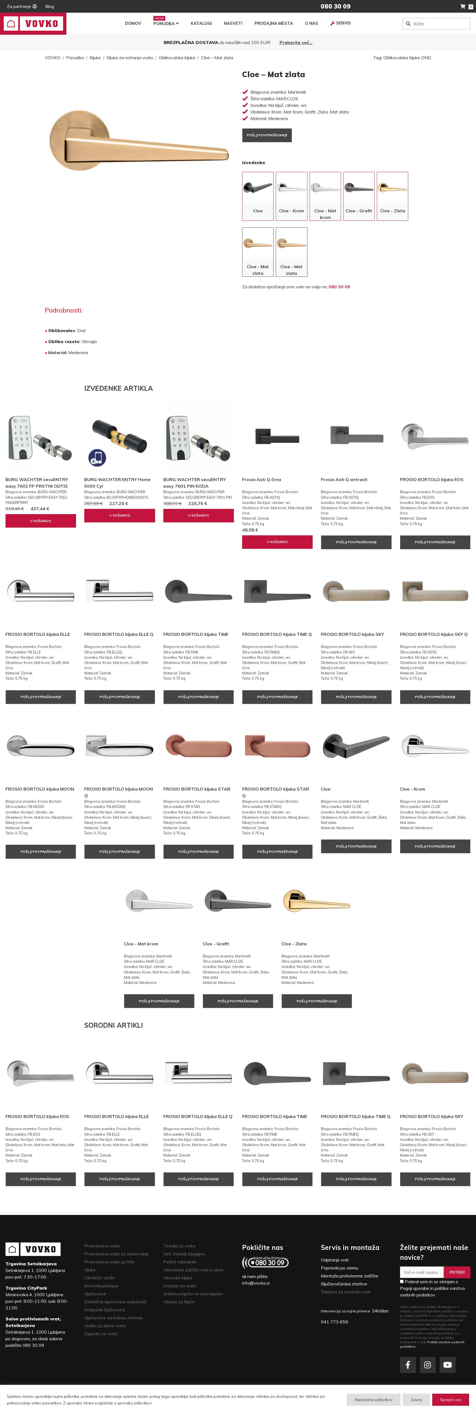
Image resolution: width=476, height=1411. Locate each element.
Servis (343, 23)
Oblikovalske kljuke (177, 57)
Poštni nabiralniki (179, 1262)
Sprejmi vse (450, 1399)
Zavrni (416, 1399)
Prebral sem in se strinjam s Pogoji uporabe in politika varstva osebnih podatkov (432, 1288)
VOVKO (52, 57)
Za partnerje (19, 6)
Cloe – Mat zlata (217, 57)
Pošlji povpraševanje (267, 135)
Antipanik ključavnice (104, 1309)
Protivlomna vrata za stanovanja (116, 1254)
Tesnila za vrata (179, 1246)
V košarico (40, 521)
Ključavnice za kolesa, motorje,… (115, 1317)
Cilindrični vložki (99, 1277)
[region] (238, 1398)
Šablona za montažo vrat (345, 1292)
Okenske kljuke (178, 1277)
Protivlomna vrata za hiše (109, 1262)
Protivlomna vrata (102, 1246)
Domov (133, 23)
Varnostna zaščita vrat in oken (193, 1269)
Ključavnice (95, 1293)
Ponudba (164, 23)
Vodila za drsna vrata (105, 1325)
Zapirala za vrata (101, 1333)
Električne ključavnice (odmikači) (115, 1301)
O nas (311, 23)
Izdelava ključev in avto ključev (193, 1293)
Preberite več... (296, 42)
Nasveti (233, 23)
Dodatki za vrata (179, 1285)
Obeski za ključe (179, 1301)
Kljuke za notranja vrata (130, 57)
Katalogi (201, 23)
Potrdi (457, 1272)
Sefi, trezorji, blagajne (184, 1254)
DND (426, 57)
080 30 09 (339, 286)
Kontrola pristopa (101, 1285)
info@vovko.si (256, 1283)
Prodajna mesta (274, 23)
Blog (49, 6)
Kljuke (95, 57)
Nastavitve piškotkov (374, 1399)
